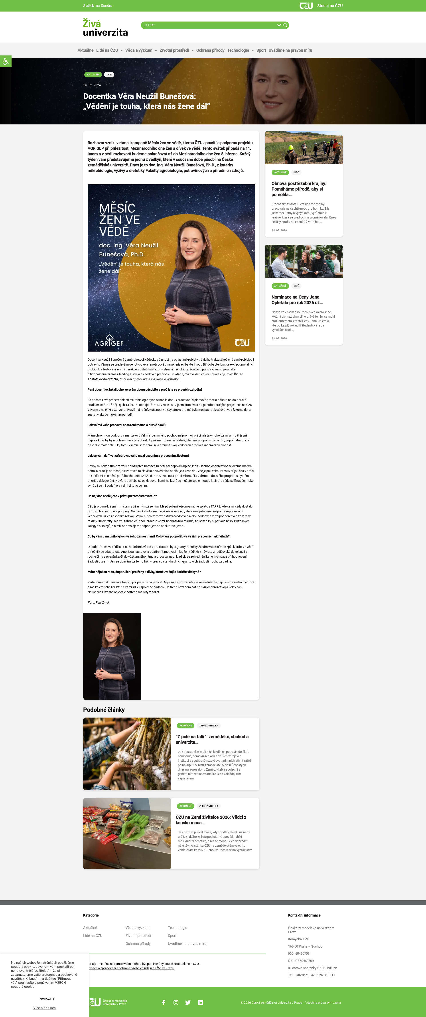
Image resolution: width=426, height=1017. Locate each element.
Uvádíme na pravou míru (290, 50)
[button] (6, 61)
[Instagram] (175, 1002)
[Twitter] (188, 1002)
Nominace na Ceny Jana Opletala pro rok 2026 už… (297, 299)
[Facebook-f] (163, 1002)
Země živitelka (208, 725)
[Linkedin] (200, 1002)
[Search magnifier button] (285, 25)
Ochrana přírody (210, 50)
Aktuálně (86, 50)
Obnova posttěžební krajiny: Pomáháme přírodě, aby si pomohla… (299, 189)
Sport (261, 50)
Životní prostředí (174, 50)
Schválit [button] (47, 999)
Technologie (238, 50)
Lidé (109, 74)
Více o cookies (44, 1008)
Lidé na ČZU (107, 50)
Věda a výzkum (138, 50)
